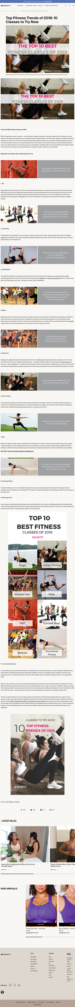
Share (24, 810)
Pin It (43, 810)
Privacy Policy (41, 1002)
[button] (73, 5)
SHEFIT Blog (14, 11)
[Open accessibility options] (2, 992)
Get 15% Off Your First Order (69, 959)
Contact (51, 959)
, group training (36, 74)
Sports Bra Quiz (52, 968)
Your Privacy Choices (20, 1002)
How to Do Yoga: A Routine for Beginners (21, 451)
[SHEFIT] (6, 5)
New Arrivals (33, 959)
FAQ (50, 957)
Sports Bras (33, 961)
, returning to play (56, 74)
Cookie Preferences (31, 1002)
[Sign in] (69, 5)
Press (50, 975)
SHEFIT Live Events (70, 980)
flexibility (42, 278)
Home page (4, 11)
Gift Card (33, 968)
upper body (65, 362)
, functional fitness (20, 74)
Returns (50, 973)
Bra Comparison (52, 965)
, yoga (61, 74)
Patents (57, 1002)
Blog (68, 977)
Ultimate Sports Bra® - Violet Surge (35, 928)
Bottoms (33, 966)
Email (53, 810)
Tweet (34, 810)
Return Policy (52, 970)
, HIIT (40, 74)
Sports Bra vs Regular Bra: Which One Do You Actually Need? (18, 865)
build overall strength (54, 278)
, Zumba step (64, 74)
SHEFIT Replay (34, 971)
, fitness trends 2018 (13, 74)
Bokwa (7, 74)
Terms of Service (50, 1002)
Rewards (69, 964)
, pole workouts (50, 74)
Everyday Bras (34, 964)
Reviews (69, 966)
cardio (72, 321)
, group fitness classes (28, 74)
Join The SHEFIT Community (69, 970)
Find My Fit (51, 961)
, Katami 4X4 (44, 74)
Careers (51, 977)
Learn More (45, 1)
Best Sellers (33, 957)
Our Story (69, 974)
